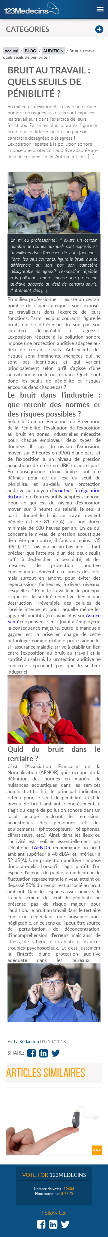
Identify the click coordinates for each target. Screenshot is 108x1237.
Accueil (11, 51)
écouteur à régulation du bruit (54, 493)
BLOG (30, 51)
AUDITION (53, 51)
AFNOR (42, 847)
